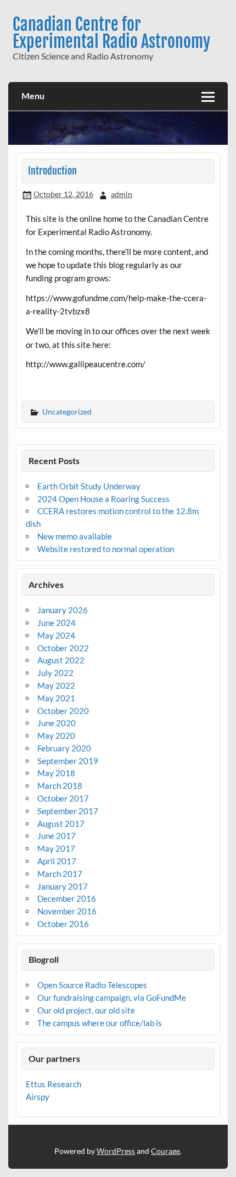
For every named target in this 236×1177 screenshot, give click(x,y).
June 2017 (56, 836)
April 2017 (56, 861)
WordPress (116, 1151)
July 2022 (55, 673)
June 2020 (56, 723)
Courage (165, 1151)
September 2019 (67, 761)
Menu (32, 95)
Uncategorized (67, 411)
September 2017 (67, 811)
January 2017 (62, 886)
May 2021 (56, 698)
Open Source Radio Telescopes (92, 985)
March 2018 (59, 786)
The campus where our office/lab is (99, 1023)
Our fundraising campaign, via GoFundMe (111, 997)
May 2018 (56, 773)
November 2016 (67, 911)
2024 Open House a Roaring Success (103, 499)
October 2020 (63, 711)
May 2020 (56, 735)
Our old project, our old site (86, 1010)
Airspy (37, 1097)
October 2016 (63, 924)
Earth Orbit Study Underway (89, 486)
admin (121, 194)
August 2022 (61, 660)
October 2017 (63, 798)
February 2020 (64, 748)
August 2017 (61, 824)
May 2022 (56, 685)
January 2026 (62, 610)
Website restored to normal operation (105, 549)
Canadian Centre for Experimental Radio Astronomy (111, 33)
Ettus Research (53, 1084)
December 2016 (66, 898)
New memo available (74, 536)
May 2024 (56, 635)
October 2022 (63, 648)
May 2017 (56, 848)
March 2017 (59, 874)
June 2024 (56, 623)
